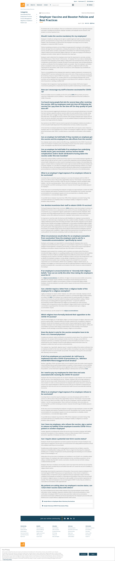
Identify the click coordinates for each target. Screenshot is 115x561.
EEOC (67, 208)
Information (88, 526)
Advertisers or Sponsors (90, 527)
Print (93, 23)
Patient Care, (84, 12)
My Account (81, 1)
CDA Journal (54, 534)
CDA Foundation (71, 536)
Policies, (88, 12)
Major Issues (70, 533)
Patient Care (24, 22)
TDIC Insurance (39, 534)
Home (22, 9)
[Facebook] (64, 518)
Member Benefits (24, 529)
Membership (23, 526)
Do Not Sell (83, 554)
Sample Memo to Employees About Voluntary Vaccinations (59, 501)
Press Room (88, 531)
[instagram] (73, 518)
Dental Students (23, 531)
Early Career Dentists (24, 533)
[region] (57, 554)
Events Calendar (55, 527)
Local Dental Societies (25, 534)
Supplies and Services (41, 533)
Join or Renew (23, 527)
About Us (33, 5)
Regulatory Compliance (26, 20)
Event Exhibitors (88, 529)
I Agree (92, 554)
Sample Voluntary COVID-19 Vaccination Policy (56, 506)
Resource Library (26, 9)
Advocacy (70, 526)
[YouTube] (68, 518)
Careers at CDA (88, 533)
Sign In (75, 1)
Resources (32, 9)
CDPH (72, 94)
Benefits (38, 526)
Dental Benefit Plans (26, 14)
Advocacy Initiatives (40, 527)
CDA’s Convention (55, 529)
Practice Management (26, 18)
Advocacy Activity (71, 531)
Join (28, 5)
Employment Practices (26, 16)
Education (54, 526)
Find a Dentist (88, 534)
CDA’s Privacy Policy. (7, 559)
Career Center (39, 536)
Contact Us (88, 536)
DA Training (54, 533)
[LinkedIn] (71, 518)
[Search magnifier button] (51, 5)
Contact (46, 5)
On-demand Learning (56, 531)
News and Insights (55, 536)
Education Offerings (40, 529)
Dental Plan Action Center (73, 529)
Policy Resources (71, 534)
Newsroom (39, 5)
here (86, 368)
